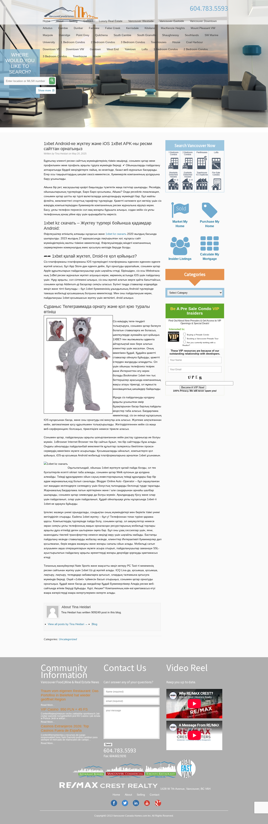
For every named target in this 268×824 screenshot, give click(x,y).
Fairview (94, 28)
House (176, 42)
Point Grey (82, 35)
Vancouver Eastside (172, 21)
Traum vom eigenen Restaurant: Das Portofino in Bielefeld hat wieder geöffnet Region (69, 695)
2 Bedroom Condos (103, 42)
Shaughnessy (170, 35)
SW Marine (211, 35)
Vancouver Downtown (203, 21)
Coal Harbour (194, 42)
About (59, 21)
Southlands (192, 35)
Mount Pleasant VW (203, 28)
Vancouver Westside (141, 21)
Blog (94, 624)
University (49, 42)
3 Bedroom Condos (133, 42)
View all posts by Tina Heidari (68, 624)
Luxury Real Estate (110, 21)
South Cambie (122, 35)
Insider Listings (180, 258)
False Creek (112, 28)
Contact (88, 21)
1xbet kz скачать (116, 233)
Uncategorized (68, 639)
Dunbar (78, 28)
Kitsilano (150, 28)
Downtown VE (51, 49)
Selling (73, 21)
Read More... (48, 705)
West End (113, 49)
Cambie (63, 28)
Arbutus (47, 28)
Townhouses (158, 42)
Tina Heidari (61, 153)
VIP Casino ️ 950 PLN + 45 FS (64, 709)
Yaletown (130, 49)
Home (46, 21)
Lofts (145, 49)
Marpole (48, 35)
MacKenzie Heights (173, 28)
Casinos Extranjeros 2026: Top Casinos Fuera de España (65, 728)
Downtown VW (75, 49)
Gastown (95, 49)
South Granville (146, 35)
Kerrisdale (132, 28)
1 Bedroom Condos (73, 42)
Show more (44, 90)
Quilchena (101, 35)
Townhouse (80, 56)
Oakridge (64, 35)
